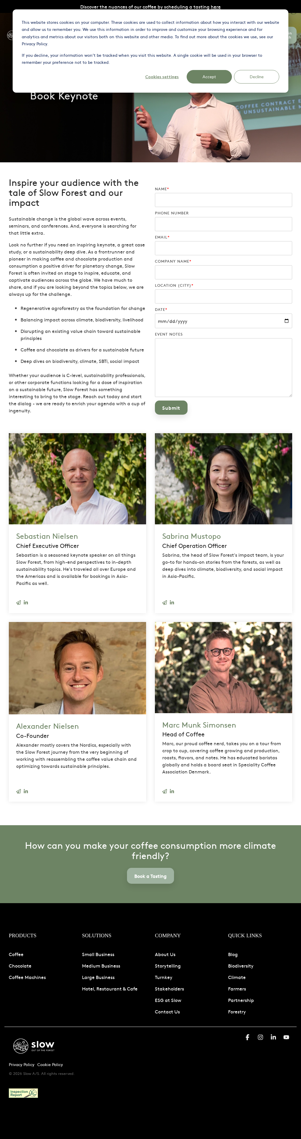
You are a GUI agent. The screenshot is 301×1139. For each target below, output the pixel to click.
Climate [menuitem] (237, 977)
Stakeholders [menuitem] (169, 988)
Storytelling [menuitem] (168, 965)
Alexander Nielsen (47, 726)
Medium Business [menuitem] (101, 965)
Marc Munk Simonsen (199, 724)
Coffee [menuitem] (16, 954)
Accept (209, 76)
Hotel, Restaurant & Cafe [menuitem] (110, 988)
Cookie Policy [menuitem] (50, 1064)
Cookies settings (162, 76)
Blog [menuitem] (233, 954)
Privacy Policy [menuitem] (21, 1064)
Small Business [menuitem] (98, 954)
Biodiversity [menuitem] (240, 965)
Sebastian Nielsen (47, 536)
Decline (257, 76)
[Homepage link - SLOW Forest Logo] (34, 1055)
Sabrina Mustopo (191, 536)
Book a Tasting (150, 876)
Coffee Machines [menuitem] (27, 977)
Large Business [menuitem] (98, 977)
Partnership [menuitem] (241, 1000)
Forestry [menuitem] (237, 1011)
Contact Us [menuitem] (167, 1011)
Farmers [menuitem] (237, 988)
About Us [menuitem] (165, 954)
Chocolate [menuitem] (20, 965)
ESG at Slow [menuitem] (168, 1000)
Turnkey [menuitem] (163, 977)
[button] (248, 1038)
